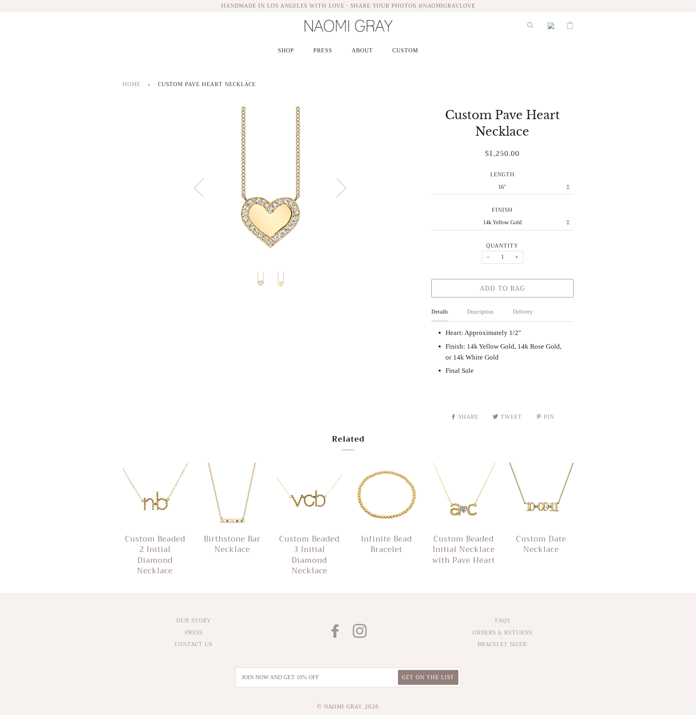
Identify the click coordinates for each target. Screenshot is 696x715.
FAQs (502, 620)
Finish (502, 210)
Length (502, 174)
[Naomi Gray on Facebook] (335, 634)
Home (131, 84)
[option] (270, 187)
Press (322, 51)
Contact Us (193, 644)
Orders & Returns (502, 632)
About (362, 51)
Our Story (193, 620)
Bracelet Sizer (502, 644)
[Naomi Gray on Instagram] (360, 634)
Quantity (502, 246)
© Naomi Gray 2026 (348, 706)
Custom (405, 51)
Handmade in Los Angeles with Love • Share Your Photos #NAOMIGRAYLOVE (348, 5)
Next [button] (336, 187)
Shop (286, 51)
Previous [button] (204, 187)
